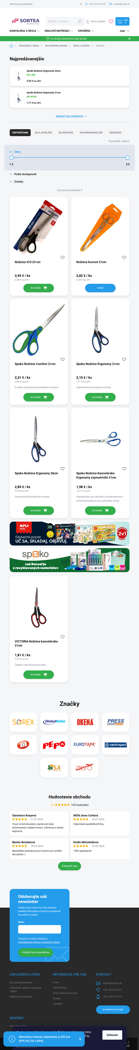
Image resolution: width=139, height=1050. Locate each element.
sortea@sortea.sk (112, 983)
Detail (100, 287)
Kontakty (58, 1003)
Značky (57, 998)
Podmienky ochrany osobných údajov (25, 989)
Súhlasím (112, 1035)
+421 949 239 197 (112, 996)
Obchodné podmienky (21, 4)
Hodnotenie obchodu (70, 796)
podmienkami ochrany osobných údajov (39, 942)
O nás (56, 982)
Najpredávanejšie (91, 132)
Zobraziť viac (69, 866)
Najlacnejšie (43, 132)
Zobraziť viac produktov (69, 116)
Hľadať (80, 21)
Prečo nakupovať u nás (65, 993)
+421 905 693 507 (112, 989)
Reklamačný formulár (21, 996)
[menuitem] (25, 31)
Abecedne (115, 132)
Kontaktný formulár (113, 1009)
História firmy (60, 987)
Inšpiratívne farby (19, 1026)
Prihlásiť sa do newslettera (35, 952)
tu (88, 1035)
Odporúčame (20, 132)
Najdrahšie (66, 132)
